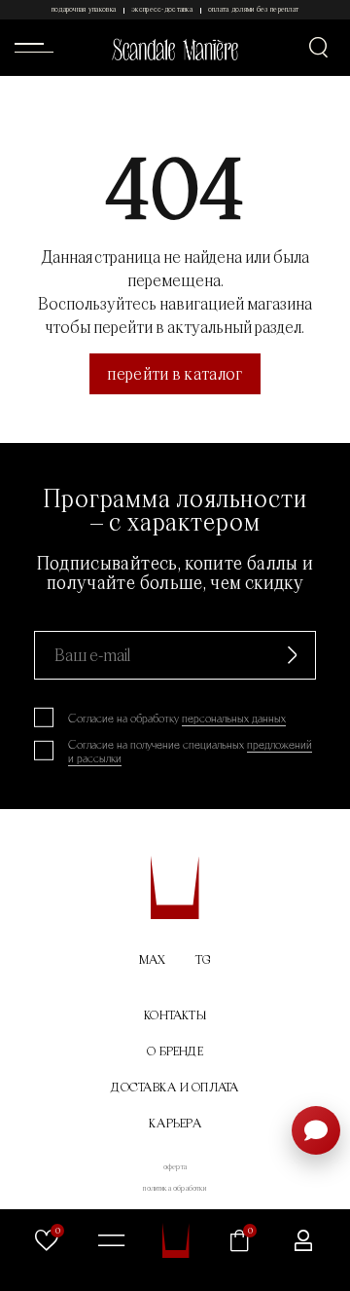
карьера (175, 1123)
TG (203, 959)
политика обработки (174, 1188)
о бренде (175, 1051)
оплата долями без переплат (253, 9)
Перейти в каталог (174, 373)
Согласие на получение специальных (190, 751)
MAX (152, 959)
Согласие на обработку (177, 718)
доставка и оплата (174, 1087)
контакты (175, 1015)
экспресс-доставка (161, 9)
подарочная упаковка (84, 9)
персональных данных (234, 718)
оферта (175, 1166)
